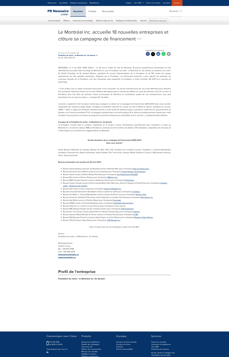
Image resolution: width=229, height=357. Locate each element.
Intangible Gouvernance (123, 203)
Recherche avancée (158, 20)
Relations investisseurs (78, 3)
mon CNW (155, 347)
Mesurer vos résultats (89, 351)
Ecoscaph (117, 200)
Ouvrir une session (153, 3)
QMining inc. (112, 177)
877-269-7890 (54, 342)
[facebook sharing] (148, 54)
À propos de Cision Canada (126, 342)
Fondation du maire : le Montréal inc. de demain (81, 278)
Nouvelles (78, 11)
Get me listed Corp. (141, 168)
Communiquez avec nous (56, 349)
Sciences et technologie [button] (83, 20)
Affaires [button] (66, 20)
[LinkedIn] (48, 352)
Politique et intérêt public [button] (126, 20)
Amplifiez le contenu (88, 354)
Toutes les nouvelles (158, 342)
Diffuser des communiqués (91, 349)
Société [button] (143, 20)
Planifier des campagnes (90, 344)
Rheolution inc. (147, 197)
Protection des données (160, 349)
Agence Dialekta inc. (112, 188)
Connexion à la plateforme (161, 344)
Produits (92, 11)
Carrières (119, 347)
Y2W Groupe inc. (114, 220)
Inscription (166, 3)
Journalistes (63, 3)
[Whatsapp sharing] (163, 54)
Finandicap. (129, 180)
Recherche (174, 11)
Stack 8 (136, 211)
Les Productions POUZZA (127, 174)
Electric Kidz (141, 194)
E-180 (136, 214)
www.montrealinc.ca (67, 257)
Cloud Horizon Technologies (134, 171)
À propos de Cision (123, 344)
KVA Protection (127, 208)
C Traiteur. (136, 191)
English (128, 3)
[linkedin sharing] (158, 54)
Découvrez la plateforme (90, 342)
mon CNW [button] (138, 3)
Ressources (52, 3)
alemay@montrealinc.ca (68, 254)
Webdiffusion (94, 3)
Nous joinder (108, 11)
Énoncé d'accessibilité (124, 349)
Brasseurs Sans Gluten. (143, 217)
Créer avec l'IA (86, 347)
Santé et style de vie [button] (104, 20)
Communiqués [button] (54, 20)
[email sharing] (169, 54)
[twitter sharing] (153, 54)
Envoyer (177, 3)
